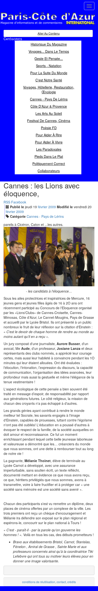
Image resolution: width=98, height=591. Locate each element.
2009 (52, 206)
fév (42, 206)
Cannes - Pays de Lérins (45, 216)
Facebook (18, 202)
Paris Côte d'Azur (37, 24)
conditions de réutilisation (38, 582)
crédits (71, 582)
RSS (7, 202)
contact (61, 582)
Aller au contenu (49, 33)
